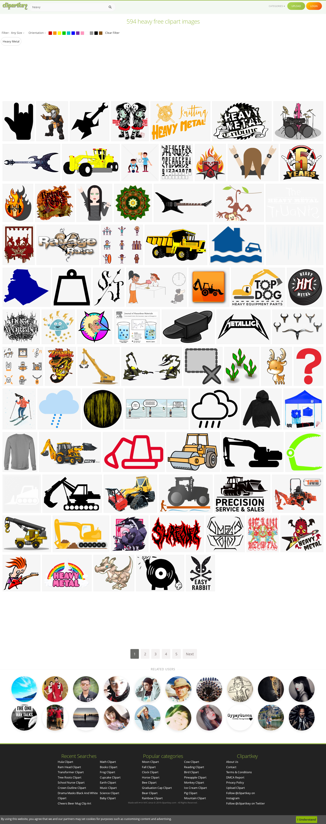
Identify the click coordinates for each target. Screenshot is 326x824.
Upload (296, 6)
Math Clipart (108, 762)
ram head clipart (69, 767)
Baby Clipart (108, 798)
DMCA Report (235, 777)
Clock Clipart (150, 772)
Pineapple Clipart (195, 777)
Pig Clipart (190, 793)
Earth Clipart (108, 782)
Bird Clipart (191, 772)
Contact (231, 767)
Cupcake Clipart (110, 777)
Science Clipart (109, 793)
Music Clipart (108, 788)
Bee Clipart (149, 782)
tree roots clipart (69, 777)
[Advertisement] (163, 73)
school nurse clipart (71, 782)
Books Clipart (108, 767)
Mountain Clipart (195, 798)
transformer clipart (71, 772)
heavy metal (11, 41)
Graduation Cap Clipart (157, 788)
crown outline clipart (72, 788)
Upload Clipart (235, 788)
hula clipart (65, 762)
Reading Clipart (194, 767)
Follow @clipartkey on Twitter (245, 803)
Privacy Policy (235, 782)
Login (314, 6)
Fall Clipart (149, 767)
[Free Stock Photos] (15, 6)
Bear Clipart (150, 793)
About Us (232, 762)
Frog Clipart (107, 772)
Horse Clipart (150, 777)
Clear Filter (112, 33)
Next (190, 653)
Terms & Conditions (239, 772)
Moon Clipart (150, 762)
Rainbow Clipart (152, 798)
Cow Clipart (191, 762)
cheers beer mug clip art (74, 803)
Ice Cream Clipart (195, 788)
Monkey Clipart (194, 782)
